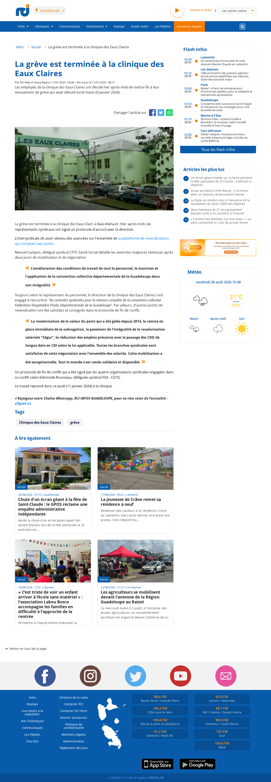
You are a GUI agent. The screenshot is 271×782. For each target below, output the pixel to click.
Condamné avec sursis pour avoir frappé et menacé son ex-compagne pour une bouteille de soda (226, 107)
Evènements (95, 26)
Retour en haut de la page (28, 649)
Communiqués (69, 26)
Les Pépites (163, 26)
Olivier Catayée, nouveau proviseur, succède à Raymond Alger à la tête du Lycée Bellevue (224, 137)
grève (74, 422)
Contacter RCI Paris (73, 711)
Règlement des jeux (74, 748)
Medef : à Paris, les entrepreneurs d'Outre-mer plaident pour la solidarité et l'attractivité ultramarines (226, 91)
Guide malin (139, 26)
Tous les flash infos (218, 149)
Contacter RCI (73, 704)
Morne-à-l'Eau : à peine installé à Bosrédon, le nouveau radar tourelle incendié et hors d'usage (223, 122)
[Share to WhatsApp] (169, 112)
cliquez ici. (23, 403)
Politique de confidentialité (74, 726)
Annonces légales (189, 26)
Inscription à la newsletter (32, 712)
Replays (119, 26)
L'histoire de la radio (73, 697)
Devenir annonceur (73, 718)
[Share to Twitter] (161, 112)
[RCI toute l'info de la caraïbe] (22, 10)
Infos (21, 26)
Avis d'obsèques (32, 721)
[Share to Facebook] (152, 112)
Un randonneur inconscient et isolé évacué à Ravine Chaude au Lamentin (224, 62)
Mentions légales (74, 734)
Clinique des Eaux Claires (40, 422)
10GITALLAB (155, 777)
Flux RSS (32, 741)
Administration (73, 741)
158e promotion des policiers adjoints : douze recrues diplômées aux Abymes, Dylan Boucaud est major (225, 76)
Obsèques (42, 26)
